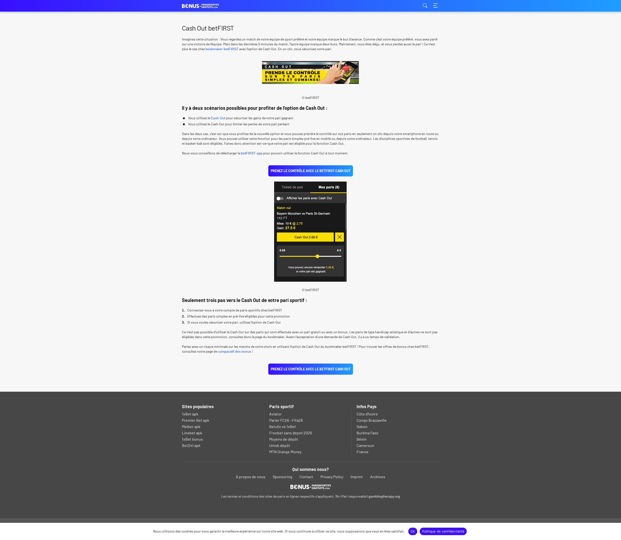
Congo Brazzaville (372, 420)
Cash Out (218, 118)
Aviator (275, 414)
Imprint (357, 476)
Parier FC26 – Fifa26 (286, 420)
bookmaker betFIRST (221, 49)
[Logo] (310, 486)
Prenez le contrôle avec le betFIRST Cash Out (311, 171)
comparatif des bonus (234, 351)
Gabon (362, 426)
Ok (413, 531)
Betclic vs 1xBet (282, 426)
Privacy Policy (331, 476)
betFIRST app (251, 153)
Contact (306, 476)
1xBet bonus (192, 439)
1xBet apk (190, 414)
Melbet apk (191, 426)
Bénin (362, 439)
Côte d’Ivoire (367, 414)
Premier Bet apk (195, 420)
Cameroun (365, 445)
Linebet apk (192, 432)
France (362, 451)
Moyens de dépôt (283, 439)
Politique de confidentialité (443, 531)
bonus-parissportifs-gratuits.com (206, 6)
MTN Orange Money (285, 451)
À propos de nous (250, 476)
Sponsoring (282, 476)
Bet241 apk (191, 445)
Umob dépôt (279, 445)
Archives (377, 476)
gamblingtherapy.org (384, 496)
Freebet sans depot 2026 (290, 432)
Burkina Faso (367, 432)
